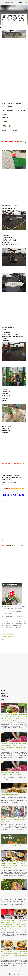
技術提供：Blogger (15, 974)
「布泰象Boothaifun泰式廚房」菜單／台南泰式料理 (12, 845)
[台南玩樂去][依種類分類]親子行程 (8, 636)
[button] (2, 27)
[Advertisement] (14, 56)
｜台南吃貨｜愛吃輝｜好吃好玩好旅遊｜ (13, 2)
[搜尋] (26, 2)
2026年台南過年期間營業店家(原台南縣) (9, 794)
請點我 (22, 141)
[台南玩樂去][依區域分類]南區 (7, 634)
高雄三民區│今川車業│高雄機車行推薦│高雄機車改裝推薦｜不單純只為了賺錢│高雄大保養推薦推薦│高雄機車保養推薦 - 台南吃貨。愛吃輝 (14, 819)
